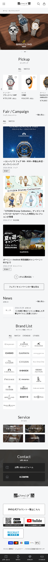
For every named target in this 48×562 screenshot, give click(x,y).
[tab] (21, 51)
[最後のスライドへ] (1, 89)
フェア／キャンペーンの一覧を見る (24, 287)
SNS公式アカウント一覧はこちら (24, 509)
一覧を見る (40, 115)
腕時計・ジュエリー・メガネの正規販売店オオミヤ (27, 549)
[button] (38, 4)
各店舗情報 (24, 477)
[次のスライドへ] (46, 89)
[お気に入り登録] (16, 77)
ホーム (5, 10)
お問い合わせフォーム (24, 467)
